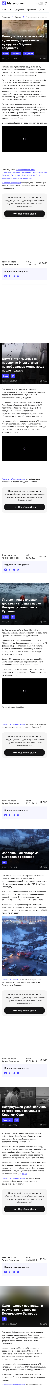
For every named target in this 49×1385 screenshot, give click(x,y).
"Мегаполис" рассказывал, (13, 724)
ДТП (4, 10)
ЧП (10, 10)
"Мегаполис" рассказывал (13, 479)
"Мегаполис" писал (10, 979)
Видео (18, 17)
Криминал (31, 10)
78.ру (24, 1174)
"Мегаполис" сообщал (11, 183)
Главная (6, 17)
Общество (19, 10)
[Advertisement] (24, 236)
